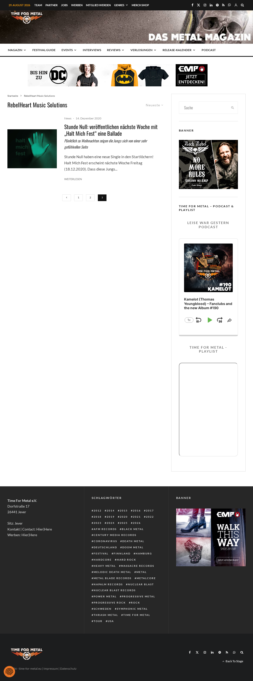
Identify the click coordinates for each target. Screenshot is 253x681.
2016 (137, 510)
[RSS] (223, 5)
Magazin (15, 50)
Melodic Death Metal (112, 571)
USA (111, 621)
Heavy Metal (105, 565)
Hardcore (103, 559)
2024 (111, 522)
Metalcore (146, 578)
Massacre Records (137, 565)
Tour (98, 621)
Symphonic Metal (132, 608)
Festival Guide (44, 50)
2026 (137, 522)
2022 (150, 516)
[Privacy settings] (9, 671)
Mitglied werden (98, 5)
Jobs (64, 5)
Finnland (122, 553)
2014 (111, 510)
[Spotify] (217, 5)
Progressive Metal (138, 596)
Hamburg (144, 553)
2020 (124, 516)
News (67, 118)
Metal (141, 571)
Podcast (209, 50)
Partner (51, 5)
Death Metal (133, 541)
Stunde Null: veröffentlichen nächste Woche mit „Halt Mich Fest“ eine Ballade (111, 129)
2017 (150, 510)
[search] (233, 108)
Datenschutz (68, 668)
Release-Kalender (177, 50)
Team (38, 5)
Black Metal (133, 529)
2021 (137, 516)
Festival (101, 553)
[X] (198, 5)
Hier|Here (44, 529)
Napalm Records (108, 584)
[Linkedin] (211, 5)
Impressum (50, 668)
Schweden (103, 608)
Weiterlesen (73, 179)
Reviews (113, 50)
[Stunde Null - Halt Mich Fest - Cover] (32, 148)
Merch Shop (140, 5)
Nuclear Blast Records (115, 590)
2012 (98, 510)
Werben (77, 5)
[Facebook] (192, 5)
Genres (119, 5)
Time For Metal (136, 614)
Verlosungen (141, 50)
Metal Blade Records (112, 578)
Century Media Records (115, 534)
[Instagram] (205, 5)
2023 (98, 522)
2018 (98, 516)
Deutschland (105, 547)
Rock (135, 602)
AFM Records (105, 529)
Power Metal (105, 596)
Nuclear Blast (141, 584)
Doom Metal (133, 547)
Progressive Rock (110, 602)
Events (67, 50)
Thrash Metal (106, 614)
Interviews (92, 50)
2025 (124, 522)
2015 (124, 510)
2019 (111, 516)
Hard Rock (126, 559)
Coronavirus (105, 541)
